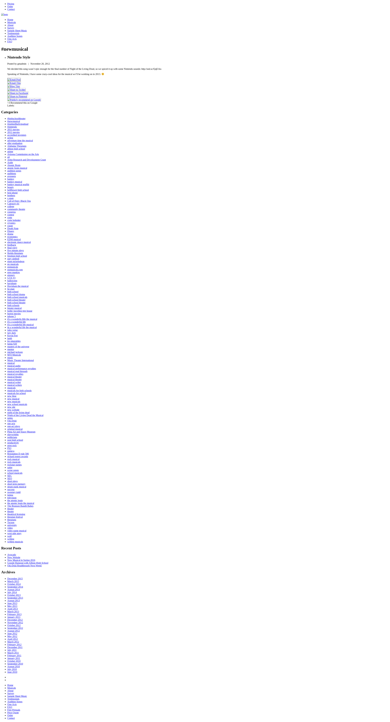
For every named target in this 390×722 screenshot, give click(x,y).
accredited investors (16, 135)
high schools (13, 305)
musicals (11, 387)
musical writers (14, 385)
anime (10, 151)
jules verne (12, 330)
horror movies (14, 313)
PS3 (9, 448)
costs (9, 217)
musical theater (14, 377)
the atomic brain (15, 500)
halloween (12, 280)
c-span (10, 198)
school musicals (14, 473)
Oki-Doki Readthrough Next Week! (24, 565)
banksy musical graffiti (18, 184)
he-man (10, 289)
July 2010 (12, 669)
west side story (14, 533)
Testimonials (13, 33)
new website (13, 409)
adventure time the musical (20, 140)
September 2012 (15, 628)
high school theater (16, 300)
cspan (10, 225)
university (12, 525)
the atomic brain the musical (20, 503)
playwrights (13, 434)
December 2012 (15, 620)
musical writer (14, 382)
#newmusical (13, 121)
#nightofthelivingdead (17, 124)
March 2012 (13, 641)
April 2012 (12, 639)
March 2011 (13, 652)
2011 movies (13, 129)
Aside (10, 162)
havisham (11, 283)
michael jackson (15, 352)
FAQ (9, 41)
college (10, 206)
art (8, 157)
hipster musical (14, 308)
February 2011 (14, 655)
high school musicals (17, 297)
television (11, 497)
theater (10, 508)
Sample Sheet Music (17, 30)
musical (11, 363)
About (10, 25)
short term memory (16, 484)
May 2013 (12, 606)
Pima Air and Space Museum (21, 431)
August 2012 (13, 630)
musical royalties (15, 374)
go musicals (13, 264)
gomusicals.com (15, 269)
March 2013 (13, 611)
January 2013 (13, 617)
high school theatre (16, 302)
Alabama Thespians (16, 146)
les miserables (14, 341)
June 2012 (12, 633)
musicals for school (16, 393)
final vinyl (12, 247)
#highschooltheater (16, 118)
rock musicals (13, 462)
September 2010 (15, 663)
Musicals (11, 22)
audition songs (14, 170)
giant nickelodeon (15, 261)
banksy (10, 179)
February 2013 (14, 614)
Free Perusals (13, 710)
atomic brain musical (17, 168)
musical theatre (14, 379)
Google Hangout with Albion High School (27, 563)
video (10, 528)
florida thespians (15, 253)
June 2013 (12, 603)
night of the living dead (18, 412)
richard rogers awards (17, 456)
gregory (11, 275)
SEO (9, 478)
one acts (11, 423)
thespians (11, 519)
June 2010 (12, 672)
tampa (10, 495)
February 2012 (14, 644)
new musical (13, 398)
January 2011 (13, 658)
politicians (12, 437)
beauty (10, 187)
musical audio (14, 366)
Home (10, 19)
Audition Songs (14, 36)
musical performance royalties (21, 368)
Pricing (10, 3)
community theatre (16, 209)
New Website (13, 557)
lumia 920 (12, 344)
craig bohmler (14, 220)
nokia (10, 418)
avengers (11, 176)
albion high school (16, 148)
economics (12, 236)
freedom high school (17, 256)
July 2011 (12, 650)
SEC (9, 475)
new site (11, 407)
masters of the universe (18, 346)
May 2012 (12, 636)
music (10, 357)
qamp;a (10, 451)
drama (10, 234)
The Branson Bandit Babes (20, 506)
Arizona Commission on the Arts (23, 154)
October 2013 (14, 595)
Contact (11, 9)
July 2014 (12, 592)
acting (10, 137)
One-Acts (12, 39)
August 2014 (13, 589)
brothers (11, 195)
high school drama (16, 294)
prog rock (12, 445)
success (10, 489)
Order (10, 6)
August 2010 (13, 666)
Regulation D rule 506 (18, 453)
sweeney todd (14, 492)
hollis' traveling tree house (19, 311)
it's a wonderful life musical (20, 324)
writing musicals (15, 541)
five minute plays (15, 250)
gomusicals (12, 267)
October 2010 (14, 661)
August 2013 (13, 600)
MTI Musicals (14, 355)
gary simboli (13, 258)
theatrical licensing (16, 514)
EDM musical (14, 239)
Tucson (10, 522)
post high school (15, 440)
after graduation (14, 143)
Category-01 (13, 203)
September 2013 (15, 598)
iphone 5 (11, 316)
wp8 (9, 536)
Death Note (12, 228)
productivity (13, 442)
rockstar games (14, 464)
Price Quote (13, 712)
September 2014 (15, 587)
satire (9, 467)
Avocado (11, 554)
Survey (10, 28)
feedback (11, 245)
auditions (11, 173)
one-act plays (13, 426)
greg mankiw (13, 272)
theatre (10, 511)
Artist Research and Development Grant (26, 159)
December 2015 (15, 578)
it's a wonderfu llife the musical (22, 319)
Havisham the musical (17, 286)
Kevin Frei (12, 335)
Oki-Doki (12, 420)
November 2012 (15, 622)
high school (12, 291)
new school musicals (17, 404)
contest (10, 214)
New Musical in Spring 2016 (21, 560)
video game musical (16, 530)
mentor (10, 349)
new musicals (13, 401)
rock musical (13, 459)
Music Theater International (20, 360)
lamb (9, 338)
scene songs (13, 470)
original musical (15, 429)
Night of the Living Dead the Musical (25, 415)
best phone (12, 192)
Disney (10, 231)
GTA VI (11, 278)
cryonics (11, 223)
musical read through (17, 371)
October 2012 (14, 625)
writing (10, 539)
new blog (11, 396)
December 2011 (15, 647)
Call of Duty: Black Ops (19, 201)
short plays (12, 481)
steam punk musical (16, 486)
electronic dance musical (19, 242)
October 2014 (14, 584)
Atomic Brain (13, 165)
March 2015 (13, 581)
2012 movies (13, 132)
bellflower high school (18, 190)
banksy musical (14, 181)
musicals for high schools (19, 390)
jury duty (11, 333)
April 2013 (12, 609)
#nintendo (12, 126)
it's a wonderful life (16, 322)
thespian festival (15, 517)
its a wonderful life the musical (22, 327)
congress (11, 212)
